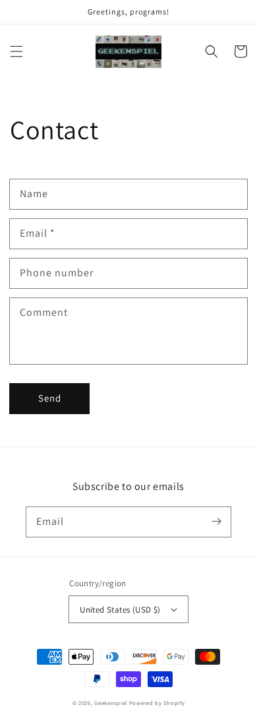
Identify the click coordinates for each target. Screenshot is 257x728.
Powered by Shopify (157, 702)
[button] (16, 51)
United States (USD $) (120, 609)
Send (49, 398)
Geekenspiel (110, 702)
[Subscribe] (216, 521)
